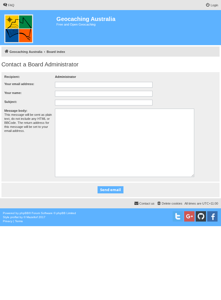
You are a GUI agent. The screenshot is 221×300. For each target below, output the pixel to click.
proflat (14, 217)
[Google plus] (189, 216)
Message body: (15, 110)
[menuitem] (8, 5)
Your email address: (19, 84)
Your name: (13, 93)
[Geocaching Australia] (28, 27)
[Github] (201, 216)
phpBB (24, 213)
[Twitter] (178, 216)
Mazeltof (32, 217)
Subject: (10, 101)
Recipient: (12, 76)
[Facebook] (212, 216)
